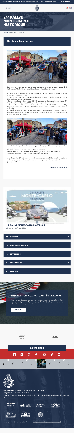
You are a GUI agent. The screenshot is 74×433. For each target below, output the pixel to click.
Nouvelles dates (51, 2)
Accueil (5, 33)
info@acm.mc (8, 393)
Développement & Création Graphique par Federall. (47, 422)
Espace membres (66, 2)
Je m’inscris (18, 310)
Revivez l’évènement (25, 2)
